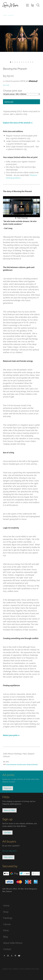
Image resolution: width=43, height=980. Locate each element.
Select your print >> (11, 735)
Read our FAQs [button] (9, 810)
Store (5, 15)
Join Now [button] (7, 832)
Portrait (11, 15)
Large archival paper (11, 764)
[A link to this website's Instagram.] (8, 955)
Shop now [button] (7, 788)
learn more (6, 85)
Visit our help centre (9, 851)
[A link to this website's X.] (11, 955)
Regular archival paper (32, 764)
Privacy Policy (35, 969)
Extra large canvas (21, 764)
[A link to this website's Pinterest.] (15, 955)
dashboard (16, 969)
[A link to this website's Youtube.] (19, 955)
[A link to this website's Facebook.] (4, 955)
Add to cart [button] (8, 101)
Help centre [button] (8, 857)
